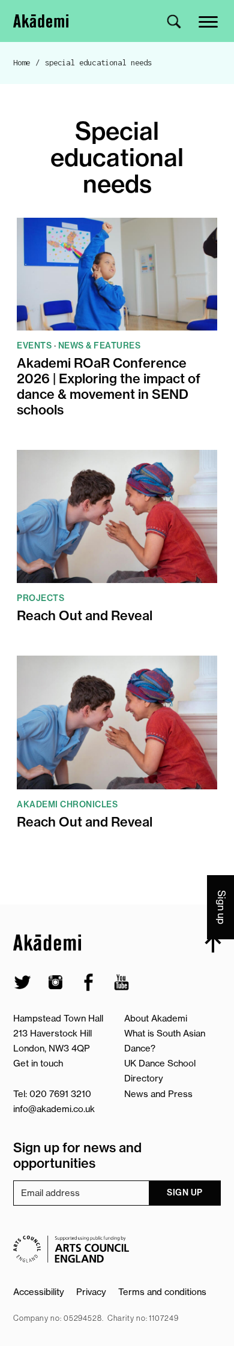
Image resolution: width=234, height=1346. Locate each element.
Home (22, 62)
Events (34, 345)
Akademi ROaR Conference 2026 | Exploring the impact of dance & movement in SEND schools (108, 387)
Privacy (91, 1291)
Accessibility (38, 1291)
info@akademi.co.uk (54, 1108)
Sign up (185, 1192)
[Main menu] (209, 20)
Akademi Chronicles (67, 804)
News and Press (158, 1093)
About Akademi (155, 1018)
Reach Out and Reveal (84, 616)
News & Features (99, 345)
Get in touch (38, 1063)
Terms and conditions (162, 1291)
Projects (40, 598)
